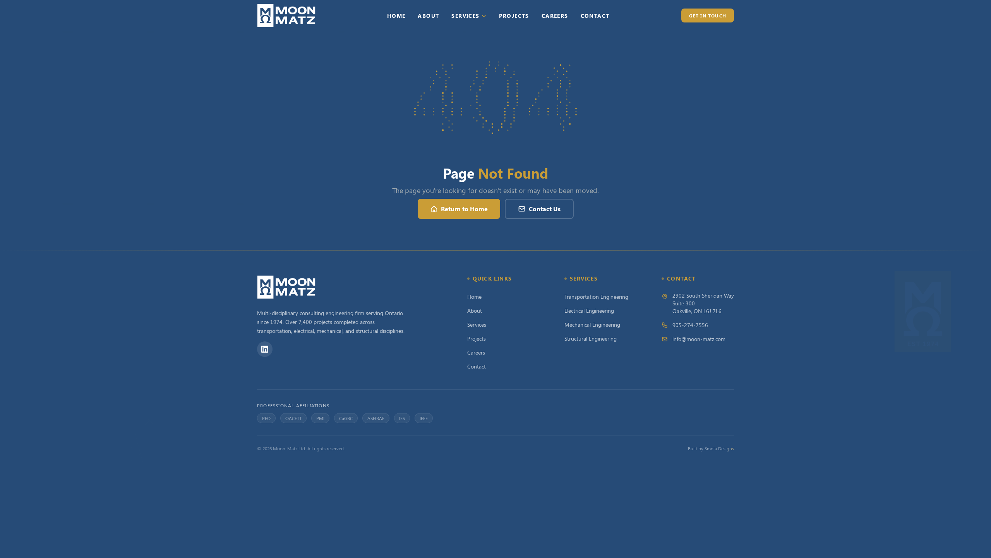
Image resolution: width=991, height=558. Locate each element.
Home (396, 15)
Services (465, 15)
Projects (514, 15)
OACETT (293, 418)
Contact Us (545, 209)
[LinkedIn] (265, 349)
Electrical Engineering (589, 310)
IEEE (424, 418)
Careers (555, 15)
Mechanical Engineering (592, 324)
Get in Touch (707, 15)
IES (402, 418)
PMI (320, 418)
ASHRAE (375, 418)
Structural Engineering (590, 338)
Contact (595, 15)
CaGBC (346, 418)
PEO (266, 418)
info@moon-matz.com (698, 339)
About (428, 15)
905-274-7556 (690, 325)
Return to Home (464, 209)
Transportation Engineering (596, 296)
